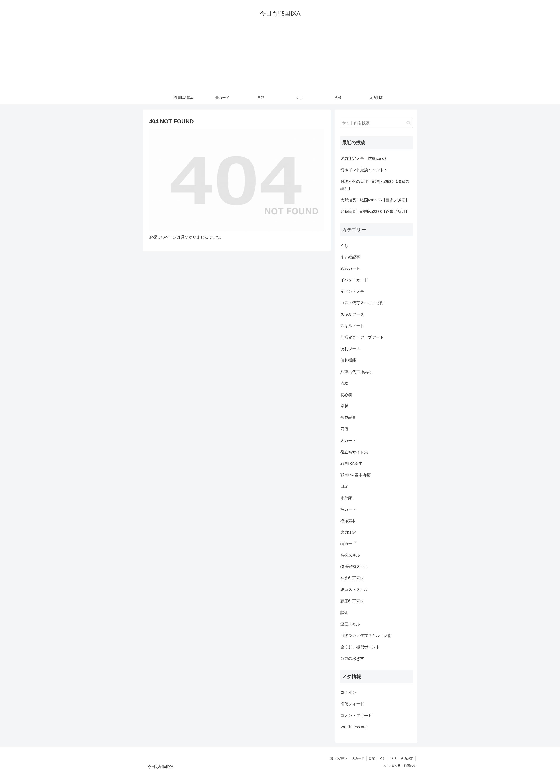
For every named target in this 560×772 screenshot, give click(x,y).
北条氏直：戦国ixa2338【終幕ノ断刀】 (374, 211)
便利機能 (348, 360)
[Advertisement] (280, 58)
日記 (344, 486)
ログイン (348, 692)
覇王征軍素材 (352, 601)
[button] (408, 122)
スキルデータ (352, 314)
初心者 (346, 395)
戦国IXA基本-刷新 (356, 475)
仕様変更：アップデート (362, 337)
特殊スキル (350, 555)
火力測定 (348, 532)
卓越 (344, 406)
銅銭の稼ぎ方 (352, 658)
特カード (348, 544)
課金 (344, 612)
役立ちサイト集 (354, 452)
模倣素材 (348, 521)
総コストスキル (354, 589)
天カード (348, 440)
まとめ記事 (350, 257)
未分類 (346, 498)
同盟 (344, 429)
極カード (348, 509)
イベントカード (354, 280)
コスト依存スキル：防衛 (362, 303)
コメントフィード (356, 715)
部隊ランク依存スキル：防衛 (366, 635)
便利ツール (350, 349)
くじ (344, 245)
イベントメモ (352, 291)
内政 (344, 383)
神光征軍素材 (352, 578)
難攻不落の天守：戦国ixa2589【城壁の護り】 (374, 185)
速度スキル (350, 624)
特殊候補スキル (354, 566)
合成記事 (348, 417)
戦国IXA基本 (351, 463)
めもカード (350, 268)
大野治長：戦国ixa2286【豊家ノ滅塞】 (374, 200)
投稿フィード (352, 704)
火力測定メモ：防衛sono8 (363, 158)
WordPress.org (353, 727)
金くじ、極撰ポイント (360, 647)
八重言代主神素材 (356, 372)
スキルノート (352, 326)
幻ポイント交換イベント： (364, 170)
